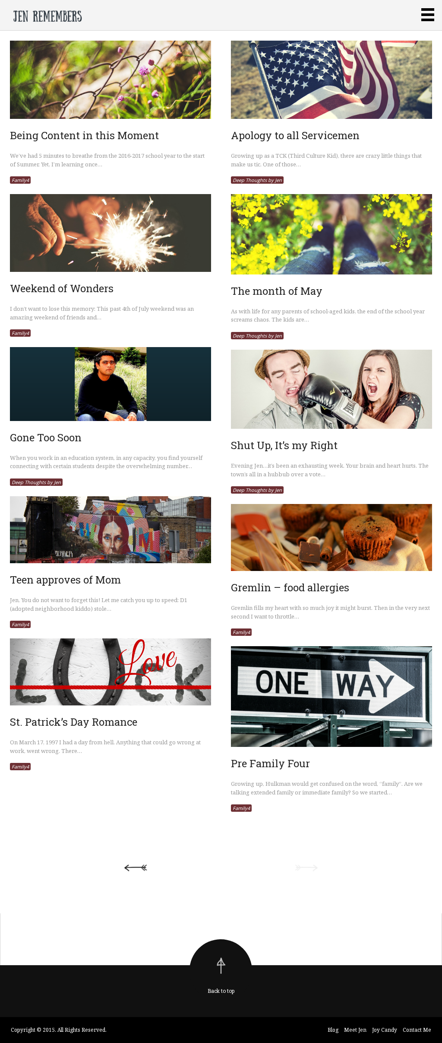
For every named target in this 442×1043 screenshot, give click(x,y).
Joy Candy (384, 1029)
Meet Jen (355, 1029)
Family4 (20, 180)
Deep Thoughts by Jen (257, 180)
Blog (333, 1029)
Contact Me (417, 1029)
